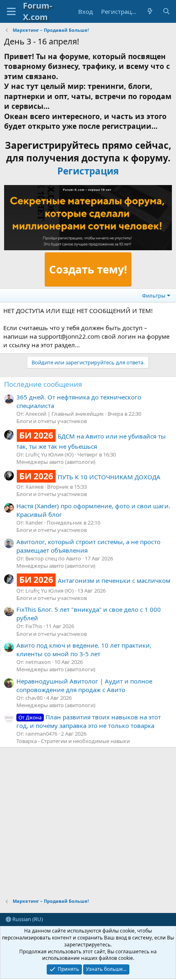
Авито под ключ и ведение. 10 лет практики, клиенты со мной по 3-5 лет (83, 649)
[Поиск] (166, 11)
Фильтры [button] (153, 295)
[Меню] (11, 11)
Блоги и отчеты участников (51, 421)
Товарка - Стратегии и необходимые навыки (73, 741)
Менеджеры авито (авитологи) (55, 461)
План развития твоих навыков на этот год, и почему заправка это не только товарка (88, 721)
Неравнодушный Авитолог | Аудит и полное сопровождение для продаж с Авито (84, 685)
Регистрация (88, 171)
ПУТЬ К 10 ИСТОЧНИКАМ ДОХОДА (89, 477)
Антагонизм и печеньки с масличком (94, 580)
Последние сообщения (43, 384)
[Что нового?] (150, 11)
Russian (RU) (27, 919)
